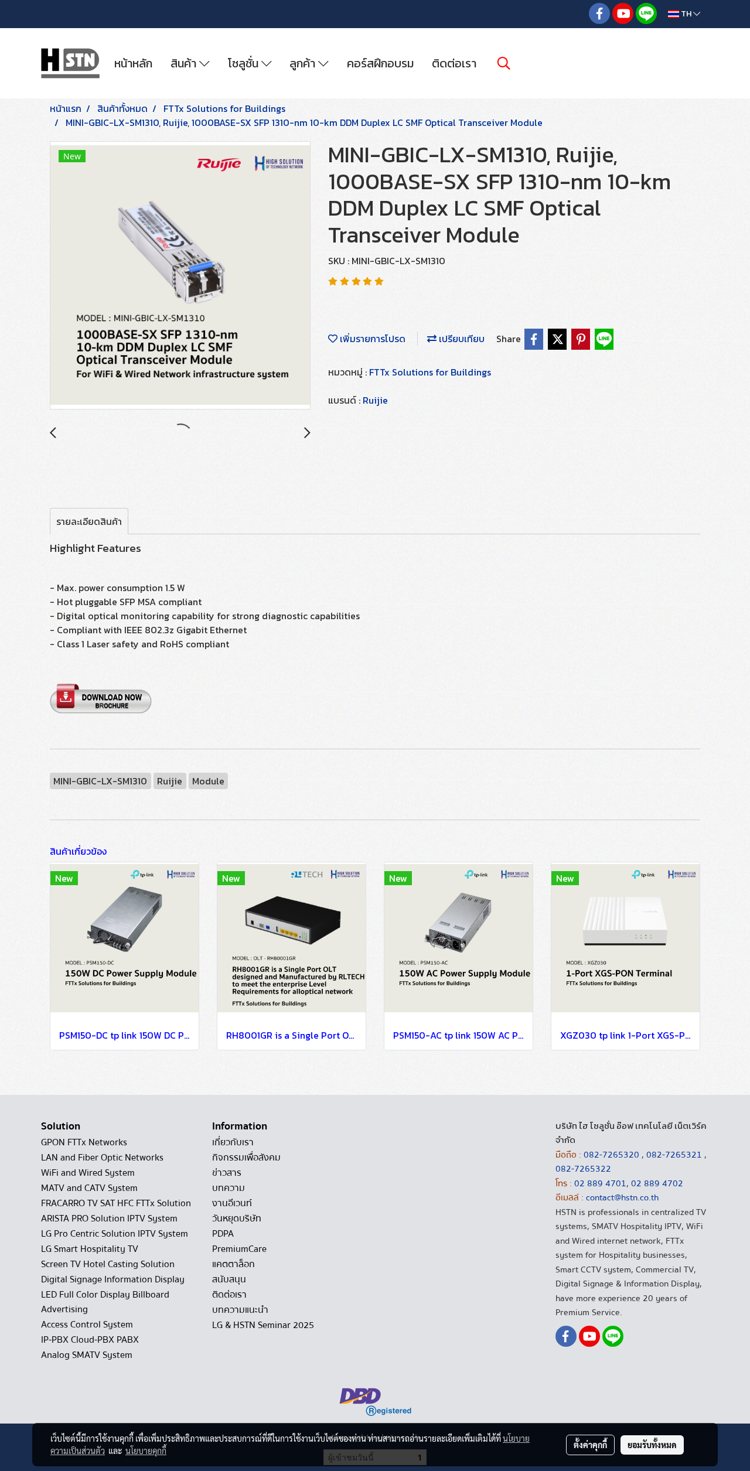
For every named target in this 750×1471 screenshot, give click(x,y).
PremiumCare (239, 1249)
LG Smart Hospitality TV (89, 1249)
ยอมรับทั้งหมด (652, 1444)
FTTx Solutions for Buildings (430, 372)
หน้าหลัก (133, 63)
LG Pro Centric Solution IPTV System (114, 1233)
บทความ (228, 1188)
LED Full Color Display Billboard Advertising (105, 1302)
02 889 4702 (657, 1183)
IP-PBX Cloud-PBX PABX (90, 1339)
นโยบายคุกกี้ (145, 1450)
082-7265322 (583, 1169)
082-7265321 (674, 1155)
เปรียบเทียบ (461, 339)
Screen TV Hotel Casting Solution (108, 1264)
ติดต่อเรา (454, 63)
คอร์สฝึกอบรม (380, 63)
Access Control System (87, 1324)
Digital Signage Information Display (113, 1279)
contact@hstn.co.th (622, 1197)
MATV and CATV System (89, 1188)
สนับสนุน (229, 1279)
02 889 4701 (600, 1183)
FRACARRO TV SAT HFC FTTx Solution (116, 1203)
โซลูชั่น (244, 63)
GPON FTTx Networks (84, 1142)
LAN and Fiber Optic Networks (102, 1157)
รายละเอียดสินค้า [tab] (89, 521)
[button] (504, 63)
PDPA (223, 1233)
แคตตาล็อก (233, 1264)
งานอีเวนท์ (232, 1203)
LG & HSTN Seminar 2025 (263, 1325)
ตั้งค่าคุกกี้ (590, 1444)
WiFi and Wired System (88, 1172)
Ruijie (375, 400)
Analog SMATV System (86, 1355)
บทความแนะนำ (240, 1310)
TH (686, 14)
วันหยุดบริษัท (236, 1218)
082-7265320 (613, 1155)
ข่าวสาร (226, 1172)
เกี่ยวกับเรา (233, 1142)
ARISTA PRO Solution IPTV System (109, 1218)
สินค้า (185, 63)
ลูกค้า (303, 63)
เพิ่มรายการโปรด (371, 339)
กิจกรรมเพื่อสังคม (246, 1157)
